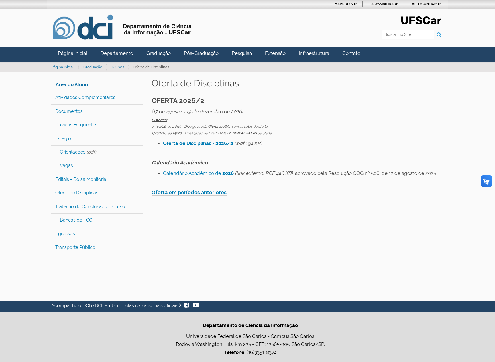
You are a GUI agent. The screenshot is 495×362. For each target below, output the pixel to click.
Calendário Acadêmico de (198, 173)
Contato (351, 53)
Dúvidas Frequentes (76, 124)
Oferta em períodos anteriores (189, 192)
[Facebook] (187, 305)
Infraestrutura (314, 53)
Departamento (117, 53)
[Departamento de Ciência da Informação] (82, 27)
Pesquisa (242, 53)
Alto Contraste (426, 4)
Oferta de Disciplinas (76, 192)
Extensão (275, 53)
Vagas (66, 165)
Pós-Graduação (201, 53)
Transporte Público (75, 247)
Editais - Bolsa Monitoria (80, 179)
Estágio (63, 138)
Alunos (118, 67)
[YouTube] (194, 305)
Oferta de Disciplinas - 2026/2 (198, 143)
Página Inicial (72, 53)
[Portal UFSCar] (421, 20)
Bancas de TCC (76, 220)
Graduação (158, 53)
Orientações (72, 152)
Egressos (65, 233)
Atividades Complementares (85, 97)
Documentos (69, 111)
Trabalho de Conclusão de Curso (90, 206)
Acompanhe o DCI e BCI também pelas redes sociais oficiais (115, 305)
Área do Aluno (72, 84)
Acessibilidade (384, 4)
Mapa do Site (346, 4)
